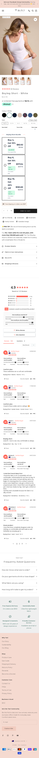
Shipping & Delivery (9, 664)
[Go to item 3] (16, 81)
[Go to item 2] (10, 81)
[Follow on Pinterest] (13, 735)
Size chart (33, 120)
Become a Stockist (8, 674)
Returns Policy (7, 667)
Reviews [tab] (6, 341)
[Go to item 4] (22, 81)
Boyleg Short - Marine (9, 374)
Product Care (7, 657)
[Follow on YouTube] (18, 735)
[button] (31, 379)
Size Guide (5, 661)
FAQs (4, 687)
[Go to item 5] (28, 81)
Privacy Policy (7, 693)
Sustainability (6, 645)
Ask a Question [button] (20, 335)
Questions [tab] (20, 341)
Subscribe (9, 728)
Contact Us (6, 683)
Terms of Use (6, 690)
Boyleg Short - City (8, 444)
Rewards (5, 671)
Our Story (5, 641)
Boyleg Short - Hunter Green (11, 409)
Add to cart (25, 211)
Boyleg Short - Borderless (10, 496)
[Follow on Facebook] (3, 735)
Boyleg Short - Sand (9, 534)
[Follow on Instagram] (8, 735)
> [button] (26, 544)
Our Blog (5, 648)
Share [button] (7, 379)
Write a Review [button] (20, 330)
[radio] (13, 145)
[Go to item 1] (4, 81)
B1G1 (3, 703)
